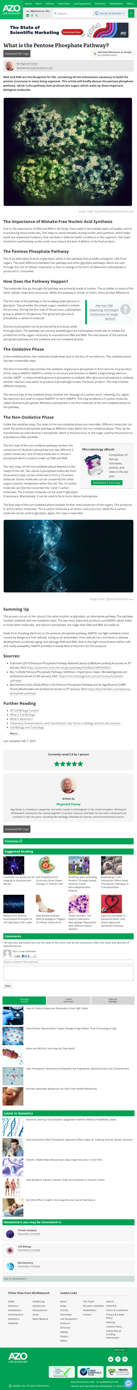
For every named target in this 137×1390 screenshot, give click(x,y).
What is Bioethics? (21, 719)
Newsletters (89, 1310)
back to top (119, 1349)
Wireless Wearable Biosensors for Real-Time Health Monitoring (61, 1088)
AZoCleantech (15, 1314)
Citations (12, 841)
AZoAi (35, 1314)
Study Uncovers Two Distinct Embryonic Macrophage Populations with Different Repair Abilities (82, 922)
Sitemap (110, 1322)
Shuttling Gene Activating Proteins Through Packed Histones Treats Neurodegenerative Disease (82, 884)
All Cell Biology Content (24, 710)
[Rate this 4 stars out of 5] (74, 764)
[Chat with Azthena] (129, 1383)
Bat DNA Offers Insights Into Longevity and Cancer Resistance (60, 1200)
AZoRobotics (15, 1310)
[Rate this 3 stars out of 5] (69, 764)
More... (14, 733)
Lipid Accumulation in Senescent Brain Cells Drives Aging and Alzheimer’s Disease (113, 920)
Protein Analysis (27, 1230)
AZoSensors (38, 1305)
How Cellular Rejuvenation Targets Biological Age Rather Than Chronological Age (71, 1028)
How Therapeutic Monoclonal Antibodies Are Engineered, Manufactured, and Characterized (77, 1068)
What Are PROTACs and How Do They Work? (50, 1048)
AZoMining (38, 1301)
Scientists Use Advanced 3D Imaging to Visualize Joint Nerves (18, 880)
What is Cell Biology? (23, 715)
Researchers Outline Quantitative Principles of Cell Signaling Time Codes (17, 919)
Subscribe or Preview (29, 1233)
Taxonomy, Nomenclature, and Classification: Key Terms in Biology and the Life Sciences (65, 723)
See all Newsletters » (15, 1278)
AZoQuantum (39, 1310)
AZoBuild (13, 1323)
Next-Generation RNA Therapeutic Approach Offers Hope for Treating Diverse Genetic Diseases (79, 1139)
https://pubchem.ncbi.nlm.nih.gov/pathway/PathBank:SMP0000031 (69, 667)
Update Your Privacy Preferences (30, 1385)
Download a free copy (106, 482)
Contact (87, 1314)
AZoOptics (13, 1318)
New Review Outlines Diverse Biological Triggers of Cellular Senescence (50, 919)
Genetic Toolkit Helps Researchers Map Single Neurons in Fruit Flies (64, 1159)
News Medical (40, 1318)
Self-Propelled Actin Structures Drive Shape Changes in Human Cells (49, 880)
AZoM (11, 1301)
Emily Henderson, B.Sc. (42, 68)
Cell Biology (24, 1246)
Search (110, 1301)
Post (7, 985)
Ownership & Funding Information (113, 1334)
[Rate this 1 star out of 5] (57, 764)
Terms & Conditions (117, 1310)
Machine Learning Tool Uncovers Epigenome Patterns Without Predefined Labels (71, 1119)
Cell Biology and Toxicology (27, 727)
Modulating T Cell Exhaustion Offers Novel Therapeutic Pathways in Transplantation (115, 882)
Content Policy (114, 1326)
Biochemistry (25, 1262)
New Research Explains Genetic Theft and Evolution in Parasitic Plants (65, 1179)
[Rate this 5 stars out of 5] (80, 764)
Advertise (111, 1305)
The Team (88, 1301)
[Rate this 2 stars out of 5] (63, 764)
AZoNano (13, 1305)
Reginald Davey (68, 804)
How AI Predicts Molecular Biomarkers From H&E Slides (57, 1008)
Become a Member (93, 1305)
